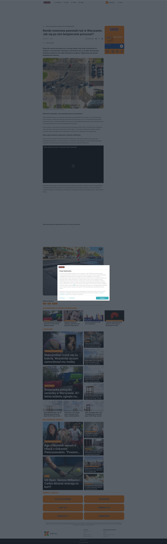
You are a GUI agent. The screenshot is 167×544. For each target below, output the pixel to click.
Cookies (67, 294)
